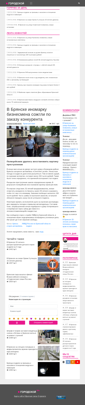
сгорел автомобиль (14, 226)
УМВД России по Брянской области (36, 224)
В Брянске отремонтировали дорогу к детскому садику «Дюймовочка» (69, 329)
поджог (29, 226)
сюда (41, 232)
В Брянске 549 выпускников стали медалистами (34, 72)
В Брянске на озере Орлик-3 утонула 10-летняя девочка (37, 20)
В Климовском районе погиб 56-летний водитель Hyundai (38, 60)
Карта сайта (19, 396)
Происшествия (29, 124)
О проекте (42, 396)
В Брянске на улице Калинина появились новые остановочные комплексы (70, 127)
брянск (15, 224)
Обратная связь (30, 396)
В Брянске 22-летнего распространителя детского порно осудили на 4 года (69, 343)
